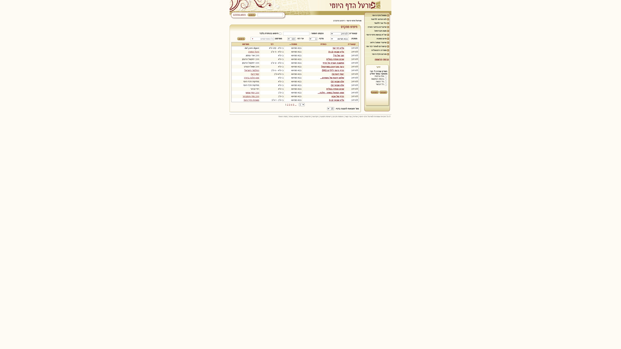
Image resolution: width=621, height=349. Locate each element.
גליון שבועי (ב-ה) (336, 52)
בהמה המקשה (377, 79)
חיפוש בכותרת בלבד (268, 33)
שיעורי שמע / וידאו (378, 42)
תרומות (308, 116)
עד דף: (300, 38)
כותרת (323, 44)
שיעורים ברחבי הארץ (377, 27)
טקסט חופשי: (317, 33)
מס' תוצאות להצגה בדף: (347, 108)
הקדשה (315, 116)
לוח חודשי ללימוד (379, 19)
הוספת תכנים (338, 116)
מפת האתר (282, 116)
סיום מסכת (382, 38)
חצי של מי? (338, 55)
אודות (355, 116)
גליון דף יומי (338, 48)
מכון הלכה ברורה (251, 78)
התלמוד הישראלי (251, 70)
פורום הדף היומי (379, 54)
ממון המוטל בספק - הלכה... (331, 92)
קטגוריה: (353, 33)
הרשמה (378, 59)
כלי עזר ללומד (380, 23)
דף (272, 44)
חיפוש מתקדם (239, 14)
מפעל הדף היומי (379, 15)
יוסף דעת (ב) (338, 74)
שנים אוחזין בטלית (335, 59)
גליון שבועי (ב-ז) (336, 100)
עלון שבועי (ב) (337, 81)
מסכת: (354, 38)
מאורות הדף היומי (251, 100)
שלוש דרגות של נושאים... (332, 78)
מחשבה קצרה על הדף (333, 63)
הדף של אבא (338, 96)
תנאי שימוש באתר (296, 116)
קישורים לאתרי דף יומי (376, 46)
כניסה (386, 59)
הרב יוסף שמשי (252, 92)
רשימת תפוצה (325, 116)
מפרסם (245, 44)
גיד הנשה (380, 81)
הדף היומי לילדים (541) (333, 70)
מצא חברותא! (380, 31)
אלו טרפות (379, 76)
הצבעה (383, 92)
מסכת (294, 44)
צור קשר (348, 116)
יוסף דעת (255, 74)
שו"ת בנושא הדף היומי (376, 35)
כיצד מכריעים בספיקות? (332, 66)
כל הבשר (380, 84)
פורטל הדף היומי (354, 21)
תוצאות (374, 92)
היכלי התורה (253, 52)
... (295, 105)
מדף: (321, 38)
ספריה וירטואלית (379, 50)
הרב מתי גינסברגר (251, 96)
